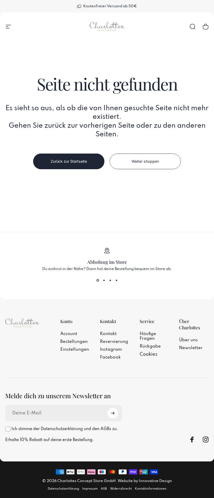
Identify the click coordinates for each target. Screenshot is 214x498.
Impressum (90, 488)
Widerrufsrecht (121, 488)
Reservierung (114, 341)
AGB (104, 488)
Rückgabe (150, 346)
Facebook (110, 357)
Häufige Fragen (148, 336)
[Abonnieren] (113, 413)
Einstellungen (74, 349)
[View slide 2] (104, 280)
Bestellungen (74, 341)
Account (68, 334)
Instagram (111, 349)
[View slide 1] (97, 280)
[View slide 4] (116, 280)
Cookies (148, 354)
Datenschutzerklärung (63, 488)
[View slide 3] (110, 280)
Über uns (188, 340)
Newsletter (191, 348)
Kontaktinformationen (151, 488)
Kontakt (108, 334)
